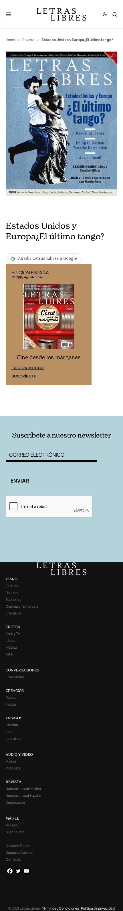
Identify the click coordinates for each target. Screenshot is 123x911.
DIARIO (12, 579)
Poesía (11, 697)
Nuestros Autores (19, 852)
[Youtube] (26, 871)
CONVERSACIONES (22, 670)
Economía (13, 599)
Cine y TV (13, 633)
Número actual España (23, 795)
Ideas (10, 731)
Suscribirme (15, 832)
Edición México (27, 367)
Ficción (11, 704)
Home (10, 39)
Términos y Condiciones (60, 908)
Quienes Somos (18, 845)
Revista (28, 39)
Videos (11, 761)
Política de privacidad (98, 908)
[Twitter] (18, 871)
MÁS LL (12, 818)
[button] (11, 14)
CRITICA (13, 627)
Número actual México (23, 788)
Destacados (15, 802)
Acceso (12, 825)
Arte (9, 654)
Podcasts (13, 768)
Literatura (13, 613)
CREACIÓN (15, 691)
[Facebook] (9, 871)
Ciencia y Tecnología (22, 606)
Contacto (13, 859)
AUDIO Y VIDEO (19, 754)
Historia (12, 724)
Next (84, 324)
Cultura (12, 585)
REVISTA (13, 782)
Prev (13, 324)
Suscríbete (23, 376)
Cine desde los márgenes (49, 357)
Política (12, 592)
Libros (10, 640)
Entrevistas (15, 677)
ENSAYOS (14, 718)
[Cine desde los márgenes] (48, 318)
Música (11, 647)
